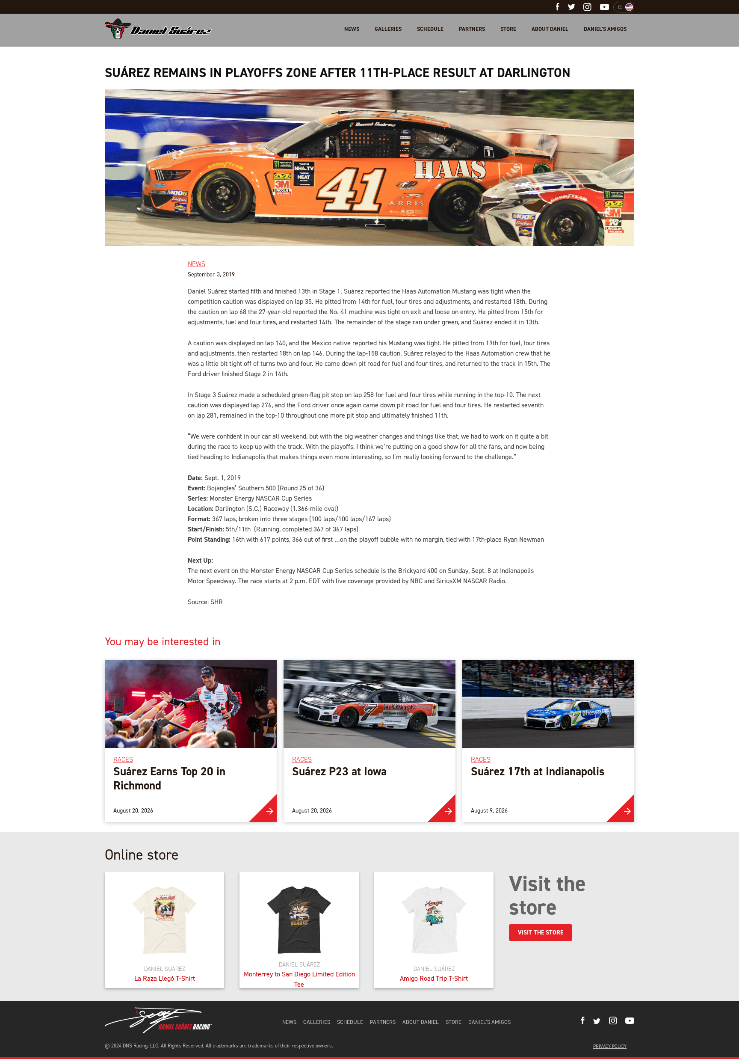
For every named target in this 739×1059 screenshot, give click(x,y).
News (351, 29)
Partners (472, 29)
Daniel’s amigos (605, 29)
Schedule (430, 29)
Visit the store (540, 932)
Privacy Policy (610, 1046)
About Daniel (550, 29)
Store (508, 29)
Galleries (388, 29)
